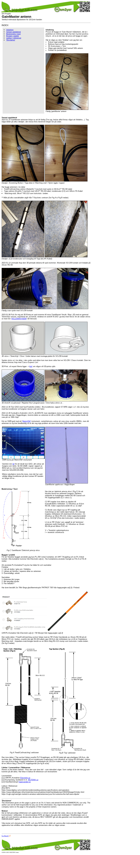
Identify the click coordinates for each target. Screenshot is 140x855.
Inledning (9, 30)
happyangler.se (25, 782)
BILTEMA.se (33, 780)
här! (30, 366)
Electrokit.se (25, 778)
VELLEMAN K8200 (19, 319)
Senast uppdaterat (13, 32)
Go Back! (5, 836)
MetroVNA (26, 421)
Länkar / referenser (13, 38)
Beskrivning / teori (13, 34)
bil (13, 464)
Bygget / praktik (12, 36)
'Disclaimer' (10, 40)
